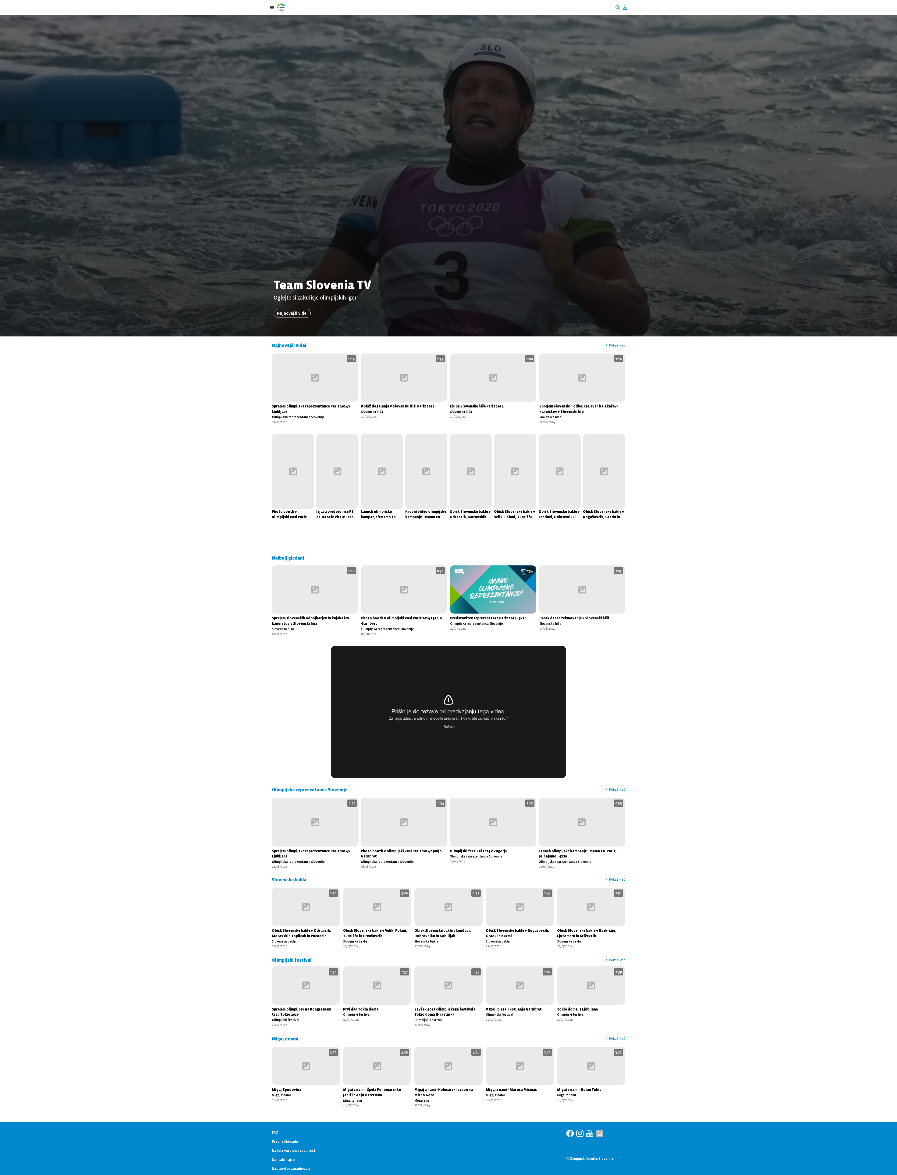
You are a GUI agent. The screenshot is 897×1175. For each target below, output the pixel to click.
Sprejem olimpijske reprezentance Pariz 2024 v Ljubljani (311, 409)
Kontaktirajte (283, 1159)
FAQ (275, 1132)
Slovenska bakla (284, 941)
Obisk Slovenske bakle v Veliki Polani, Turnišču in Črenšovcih (514, 514)
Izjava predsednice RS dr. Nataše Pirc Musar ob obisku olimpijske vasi (337, 514)
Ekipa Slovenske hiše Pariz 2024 (476, 406)
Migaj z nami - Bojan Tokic (579, 1089)
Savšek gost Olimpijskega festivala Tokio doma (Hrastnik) (444, 1012)
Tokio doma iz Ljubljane (577, 1009)
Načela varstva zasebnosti (294, 1150)
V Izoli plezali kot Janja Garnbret (514, 1009)
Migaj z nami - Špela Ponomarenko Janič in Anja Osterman (372, 1092)
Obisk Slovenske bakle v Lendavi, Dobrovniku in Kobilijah (559, 514)
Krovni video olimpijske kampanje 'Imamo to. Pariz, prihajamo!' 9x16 (425, 514)
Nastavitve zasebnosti (291, 1168)
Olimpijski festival (285, 1020)
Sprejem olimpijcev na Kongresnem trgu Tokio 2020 (301, 1012)
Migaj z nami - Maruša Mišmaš (511, 1089)
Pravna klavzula (285, 1141)
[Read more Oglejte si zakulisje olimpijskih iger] (448, 168)
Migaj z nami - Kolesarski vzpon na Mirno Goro (443, 1092)
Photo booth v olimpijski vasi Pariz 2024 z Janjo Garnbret (290, 514)
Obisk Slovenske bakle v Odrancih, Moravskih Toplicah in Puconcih (470, 514)
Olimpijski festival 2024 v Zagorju (478, 851)
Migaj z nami (281, 1095)
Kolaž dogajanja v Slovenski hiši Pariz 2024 (397, 406)
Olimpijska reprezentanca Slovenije (298, 417)
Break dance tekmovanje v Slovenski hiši (574, 618)
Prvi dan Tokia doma (360, 1009)
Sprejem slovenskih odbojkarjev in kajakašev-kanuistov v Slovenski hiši (578, 409)
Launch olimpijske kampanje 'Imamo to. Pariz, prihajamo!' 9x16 (380, 514)
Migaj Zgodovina (286, 1089)
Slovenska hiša (372, 412)
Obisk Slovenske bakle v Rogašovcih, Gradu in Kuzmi (603, 514)
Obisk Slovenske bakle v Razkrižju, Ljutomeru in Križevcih (586, 933)
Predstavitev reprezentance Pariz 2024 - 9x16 (488, 618)
